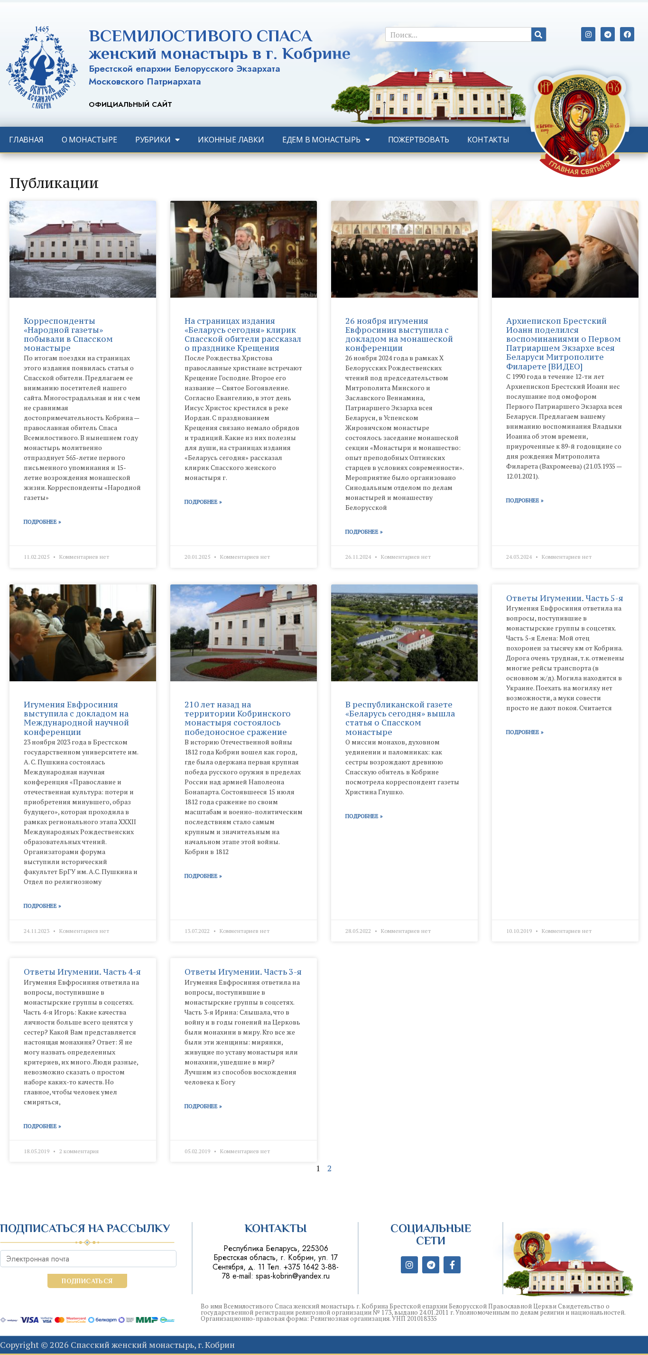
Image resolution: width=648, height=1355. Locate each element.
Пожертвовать (419, 139)
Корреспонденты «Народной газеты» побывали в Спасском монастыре (68, 335)
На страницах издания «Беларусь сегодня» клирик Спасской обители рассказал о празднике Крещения (243, 335)
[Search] (538, 34)
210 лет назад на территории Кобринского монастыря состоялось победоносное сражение (238, 718)
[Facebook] (627, 34)
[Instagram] (588, 34)
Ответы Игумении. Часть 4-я (82, 972)
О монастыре (89, 139)
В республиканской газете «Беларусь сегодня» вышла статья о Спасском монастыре (400, 718)
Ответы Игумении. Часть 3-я (243, 972)
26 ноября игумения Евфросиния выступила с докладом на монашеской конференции (399, 335)
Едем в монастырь (321, 139)
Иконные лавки (231, 139)
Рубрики (153, 139)
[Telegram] (608, 34)
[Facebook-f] (452, 1264)
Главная (26, 139)
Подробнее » (42, 521)
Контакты (488, 139)
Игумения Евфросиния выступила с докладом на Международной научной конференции (76, 718)
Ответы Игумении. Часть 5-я (564, 598)
